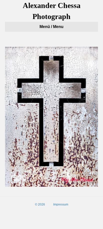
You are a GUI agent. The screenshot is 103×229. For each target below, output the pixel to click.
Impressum (60, 204)
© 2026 (40, 204)
